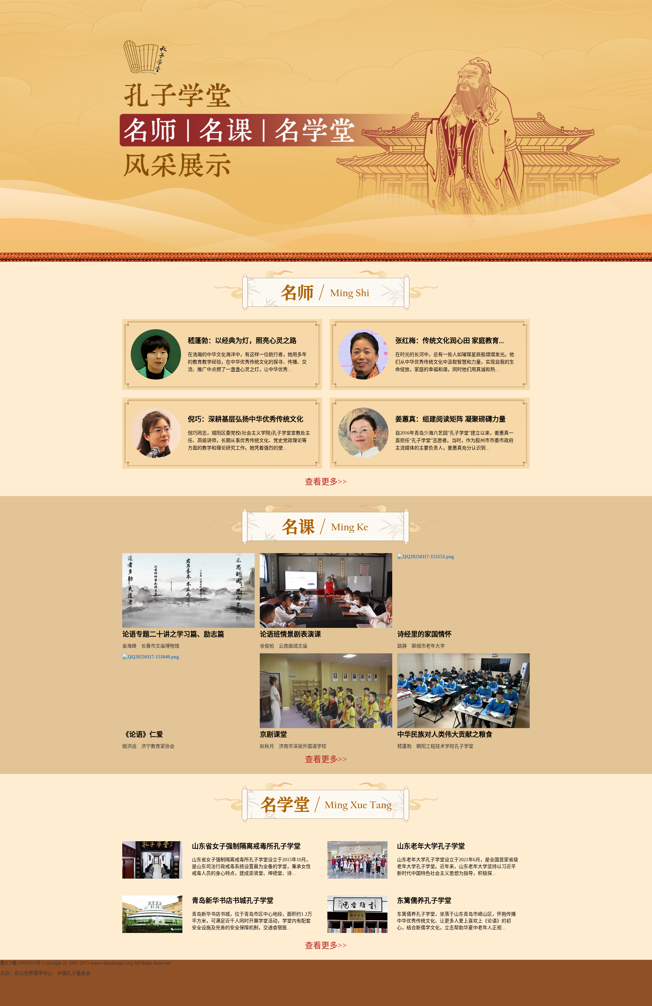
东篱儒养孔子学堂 (424, 900)
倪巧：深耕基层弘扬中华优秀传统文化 (245, 419)
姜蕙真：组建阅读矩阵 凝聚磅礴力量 (450, 419)
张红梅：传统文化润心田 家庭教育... (449, 341)
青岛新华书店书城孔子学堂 (232, 900)
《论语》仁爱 (142, 734)
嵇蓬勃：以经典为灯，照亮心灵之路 (242, 341)
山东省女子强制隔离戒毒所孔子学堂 (246, 846)
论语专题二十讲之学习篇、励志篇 (173, 634)
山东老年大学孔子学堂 (431, 846)
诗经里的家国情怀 (424, 634)
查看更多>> (326, 481)
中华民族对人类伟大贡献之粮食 (444, 734)
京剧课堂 (273, 734)
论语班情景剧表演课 (290, 634)
